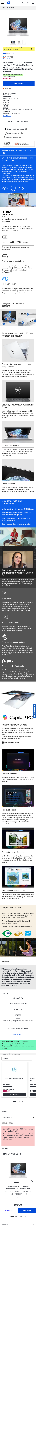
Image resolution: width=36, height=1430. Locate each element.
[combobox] (16, 1058)
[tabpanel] (18, 1083)
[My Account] (28, 3)
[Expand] (18, 27)
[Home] (8, 3)
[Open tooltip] (26, 129)
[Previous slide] (7, 42)
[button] (19, 49)
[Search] (23, 3)
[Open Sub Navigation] (3, 3)
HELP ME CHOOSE (34, 711)
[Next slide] (29, 42)
